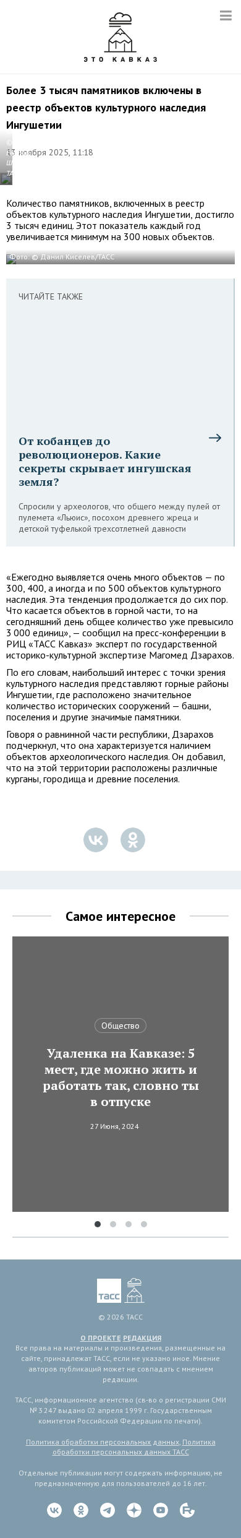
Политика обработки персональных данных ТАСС (134, 1447)
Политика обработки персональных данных (102, 1441)
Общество (120, 1025)
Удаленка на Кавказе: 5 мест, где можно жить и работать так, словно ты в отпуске (121, 1077)
